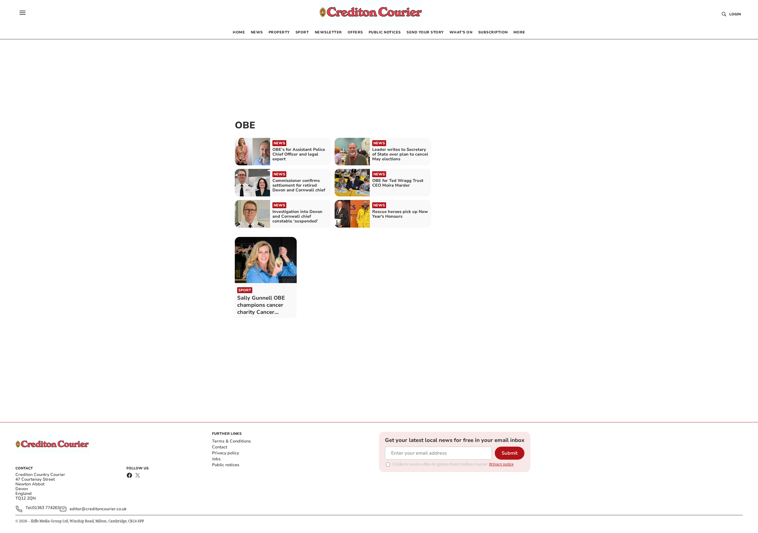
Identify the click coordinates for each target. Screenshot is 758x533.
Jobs (216, 459)
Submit (510, 453)
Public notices (225, 465)
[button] (22, 13)
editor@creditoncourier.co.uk (98, 509)
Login (735, 14)
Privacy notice (501, 464)
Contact (219, 447)
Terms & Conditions (231, 441)
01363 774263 (46, 508)
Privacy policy (225, 453)
